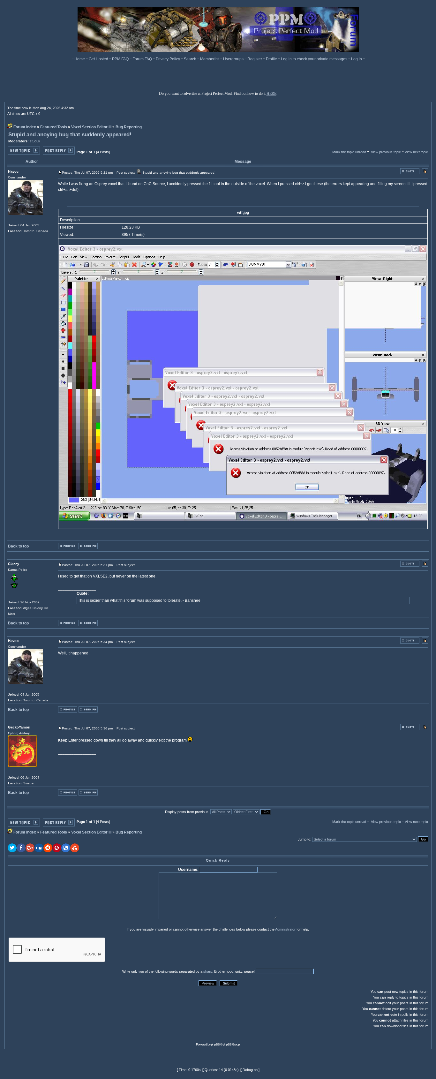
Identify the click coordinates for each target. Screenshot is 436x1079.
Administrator (285, 929)
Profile (272, 59)
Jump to (304, 839)
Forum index (24, 127)
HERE (271, 93)
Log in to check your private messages (314, 59)
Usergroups (233, 59)
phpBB (215, 1044)
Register (255, 59)
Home (80, 59)
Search (190, 59)
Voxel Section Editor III (91, 127)
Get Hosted (99, 59)
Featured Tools (53, 127)
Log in (356, 59)
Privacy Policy (168, 59)
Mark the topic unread (349, 152)
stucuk (35, 141)
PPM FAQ (121, 59)
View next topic (416, 152)
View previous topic (386, 152)
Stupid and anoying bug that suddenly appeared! (70, 135)
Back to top (18, 546)
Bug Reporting (129, 127)
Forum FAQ (142, 59)
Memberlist (210, 59)
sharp (207, 971)
